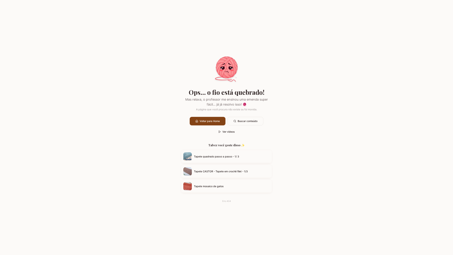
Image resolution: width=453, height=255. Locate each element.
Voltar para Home (210, 121)
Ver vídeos (228, 131)
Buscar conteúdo (247, 121)
